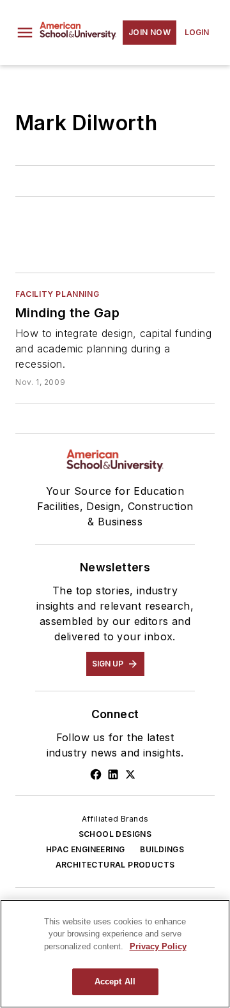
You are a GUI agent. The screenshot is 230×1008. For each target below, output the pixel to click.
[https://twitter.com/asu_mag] (130, 774)
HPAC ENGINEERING (85, 849)
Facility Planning (57, 294)
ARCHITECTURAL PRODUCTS (115, 864)
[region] (115, 953)
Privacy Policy (158, 946)
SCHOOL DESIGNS (115, 834)
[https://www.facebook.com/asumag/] (95, 774)
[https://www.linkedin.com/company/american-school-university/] (113, 774)
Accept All (115, 981)
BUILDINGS (162, 849)
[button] (24, 32)
